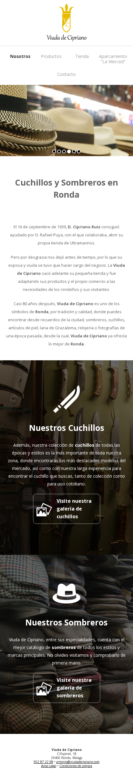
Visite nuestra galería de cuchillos (74, 509)
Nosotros (20, 56)
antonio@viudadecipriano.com (78, 762)
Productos (51, 56)
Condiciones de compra (75, 766)
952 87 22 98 (43, 762)
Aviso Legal (48, 766)
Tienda (82, 56)
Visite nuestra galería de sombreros (74, 688)
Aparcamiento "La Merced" (113, 58)
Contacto (66, 74)
